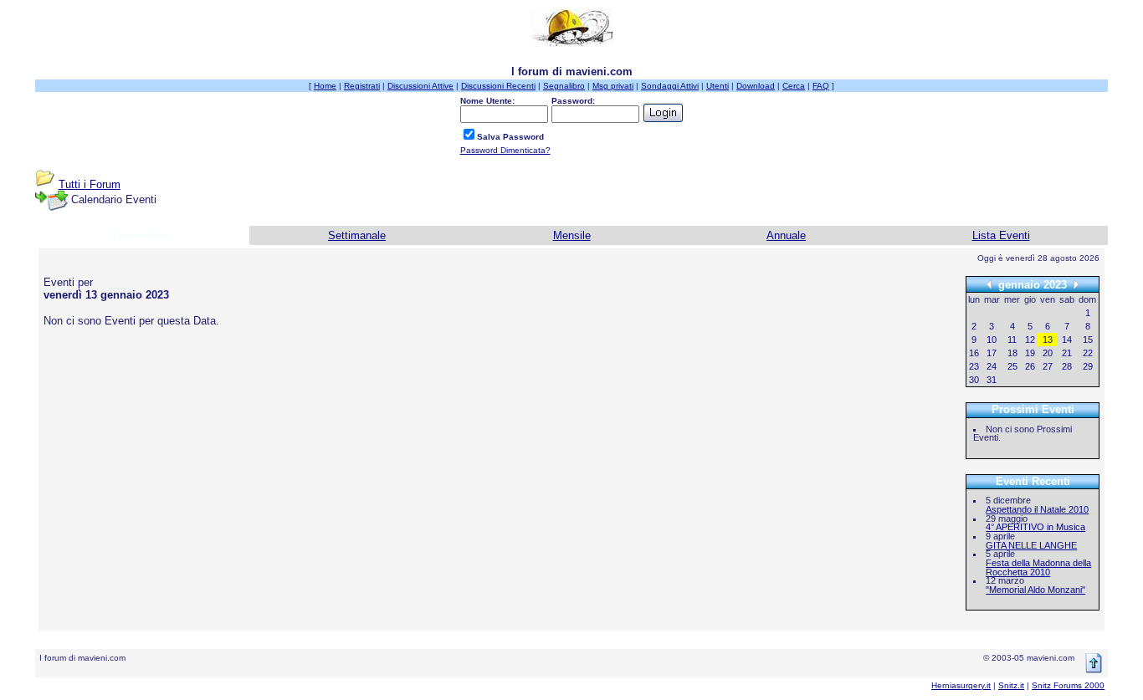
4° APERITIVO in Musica (1035, 527)
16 (974, 353)
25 (1012, 366)
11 (1012, 340)
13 (1048, 340)
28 (1067, 366)
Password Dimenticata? (505, 150)
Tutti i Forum (89, 184)
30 (974, 380)
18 (1012, 353)
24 (992, 366)
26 (1030, 366)
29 (1088, 366)
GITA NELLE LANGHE (1031, 545)
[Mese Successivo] (1076, 284)
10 (992, 340)
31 (992, 380)
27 (1048, 366)
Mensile (572, 235)
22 (1088, 353)
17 (992, 353)
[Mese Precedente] (989, 284)
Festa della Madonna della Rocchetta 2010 (1038, 567)
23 (974, 366)
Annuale (786, 235)
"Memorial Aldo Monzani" (1035, 590)
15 (1088, 340)
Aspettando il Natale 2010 (1037, 509)
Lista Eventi (1001, 235)
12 (1030, 340)
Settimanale (357, 235)
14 (1067, 340)
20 (1048, 353)
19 (1030, 353)
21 (1067, 353)
